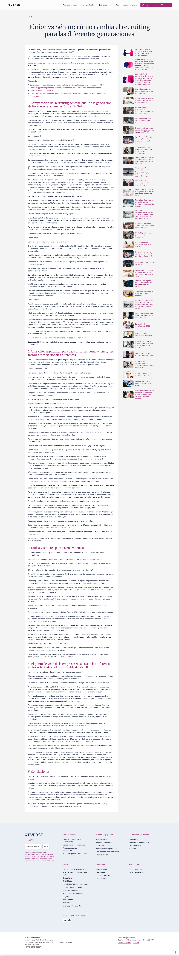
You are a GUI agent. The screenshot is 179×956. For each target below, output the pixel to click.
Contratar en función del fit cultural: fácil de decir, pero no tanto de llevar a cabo (144, 273)
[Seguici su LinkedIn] (65, 921)
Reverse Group (101, 869)
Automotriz (67, 903)
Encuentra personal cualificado (75, 854)
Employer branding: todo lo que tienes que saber (144, 374)
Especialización (102, 855)
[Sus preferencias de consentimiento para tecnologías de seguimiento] (175, 952)
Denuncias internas (103, 875)
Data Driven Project (136, 845)
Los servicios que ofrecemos (74, 845)
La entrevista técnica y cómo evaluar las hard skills (143, 384)
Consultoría (67, 878)
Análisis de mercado (103, 845)
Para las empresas (70, 5)
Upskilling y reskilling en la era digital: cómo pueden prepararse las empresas (144, 140)
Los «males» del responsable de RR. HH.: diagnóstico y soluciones (144, 183)
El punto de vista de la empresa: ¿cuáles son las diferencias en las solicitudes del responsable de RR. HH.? (70, 93)
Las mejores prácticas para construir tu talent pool (143, 120)
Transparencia (101, 839)
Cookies (136, 942)
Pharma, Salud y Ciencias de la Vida (75, 873)
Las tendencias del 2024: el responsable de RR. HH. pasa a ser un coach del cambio (144, 193)
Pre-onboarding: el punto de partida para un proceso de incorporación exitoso (144, 203)
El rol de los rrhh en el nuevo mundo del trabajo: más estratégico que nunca (144, 344)
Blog (117, 5)
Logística (66, 897)
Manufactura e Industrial (72, 887)
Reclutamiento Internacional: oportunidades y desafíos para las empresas (144, 110)
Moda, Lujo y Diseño (70, 890)
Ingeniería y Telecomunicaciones (75, 884)
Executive (132, 849)
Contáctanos (101, 879)
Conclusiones (35, 96)
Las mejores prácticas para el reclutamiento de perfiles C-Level (144, 91)
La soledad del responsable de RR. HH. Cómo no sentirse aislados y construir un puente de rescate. (143, 172)
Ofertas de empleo (136, 869)
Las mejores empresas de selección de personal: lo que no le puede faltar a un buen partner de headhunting (144, 395)
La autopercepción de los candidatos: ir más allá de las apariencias (144, 315)
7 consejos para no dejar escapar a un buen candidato (144, 294)
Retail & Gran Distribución (72, 893)
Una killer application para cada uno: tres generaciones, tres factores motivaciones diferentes (65, 88)
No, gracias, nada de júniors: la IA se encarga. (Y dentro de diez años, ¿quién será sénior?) (144, 52)
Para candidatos (88, 5)
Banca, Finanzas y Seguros (73, 869)
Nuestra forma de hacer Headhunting (72, 840)
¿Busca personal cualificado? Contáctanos (156, 5)
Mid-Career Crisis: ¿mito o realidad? (144, 263)
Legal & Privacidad (124, 942)
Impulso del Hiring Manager (106, 849)
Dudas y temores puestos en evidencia (45, 90)
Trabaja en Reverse (129, 5)
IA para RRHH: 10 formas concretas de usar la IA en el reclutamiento (144, 101)
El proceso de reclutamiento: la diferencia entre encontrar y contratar (144, 364)
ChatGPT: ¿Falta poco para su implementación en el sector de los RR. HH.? (144, 284)
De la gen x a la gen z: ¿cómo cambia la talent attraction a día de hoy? (143, 254)
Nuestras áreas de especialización (70, 849)
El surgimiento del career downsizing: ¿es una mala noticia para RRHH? (144, 130)
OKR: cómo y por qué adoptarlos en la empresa (144, 354)
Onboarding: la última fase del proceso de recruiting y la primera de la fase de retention (144, 161)
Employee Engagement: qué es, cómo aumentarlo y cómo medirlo (144, 225)
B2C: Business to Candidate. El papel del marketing (143, 244)
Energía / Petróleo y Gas (72, 906)
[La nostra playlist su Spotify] (69, 921)
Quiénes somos (104, 5)
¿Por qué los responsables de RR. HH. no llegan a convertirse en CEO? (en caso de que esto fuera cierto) (144, 214)
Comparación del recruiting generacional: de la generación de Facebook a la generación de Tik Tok (68, 85)
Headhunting (133, 839)
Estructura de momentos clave (107, 852)
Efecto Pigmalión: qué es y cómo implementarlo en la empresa (144, 235)
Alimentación (68, 900)
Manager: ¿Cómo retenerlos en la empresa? (144, 335)
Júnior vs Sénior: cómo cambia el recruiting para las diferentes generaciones (144, 150)
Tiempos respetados (104, 842)
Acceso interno (31, 846)
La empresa (100, 872)
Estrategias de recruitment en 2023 (142, 325)
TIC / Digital (67, 881)
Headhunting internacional (139, 842)
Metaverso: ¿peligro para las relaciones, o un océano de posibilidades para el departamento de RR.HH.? (144, 305)
